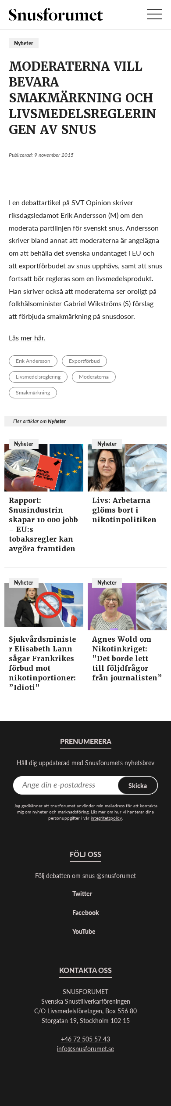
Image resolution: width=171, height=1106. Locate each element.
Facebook (85, 912)
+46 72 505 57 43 (85, 1038)
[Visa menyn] (154, 15)
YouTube (84, 931)
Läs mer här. (27, 338)
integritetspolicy (106, 818)
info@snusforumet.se (85, 1048)
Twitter (82, 893)
